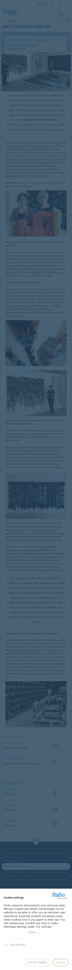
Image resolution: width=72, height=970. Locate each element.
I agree (60, 962)
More (32, 932)
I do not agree (37, 962)
